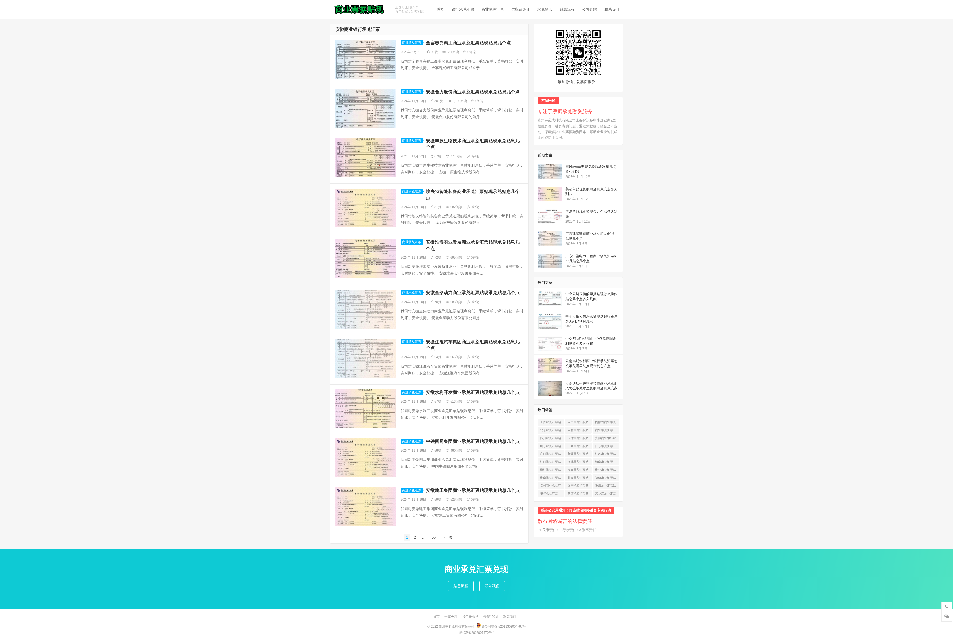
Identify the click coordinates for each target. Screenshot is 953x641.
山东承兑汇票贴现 (550, 446)
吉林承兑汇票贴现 (578, 431)
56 (434, 537)
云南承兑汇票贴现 (578, 423)
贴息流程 (567, 9)
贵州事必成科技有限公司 (456, 626)
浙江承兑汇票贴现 (550, 470)
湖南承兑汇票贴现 (550, 478)
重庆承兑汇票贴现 (605, 486)
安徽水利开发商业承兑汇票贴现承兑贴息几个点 (473, 392)
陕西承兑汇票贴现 (578, 494)
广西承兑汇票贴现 (550, 454)
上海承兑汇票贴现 (550, 423)
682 (455, 207)
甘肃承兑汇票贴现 (578, 478)
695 (455, 257)
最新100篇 (490, 617)
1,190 (459, 101)
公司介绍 (589, 9)
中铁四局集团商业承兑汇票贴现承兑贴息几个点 (473, 441)
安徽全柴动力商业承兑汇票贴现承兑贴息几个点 (473, 292)
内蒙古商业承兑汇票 (605, 423)
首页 (440, 9)
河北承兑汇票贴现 (578, 462)
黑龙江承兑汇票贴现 (605, 494)
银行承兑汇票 (463, 9)
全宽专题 (450, 617)
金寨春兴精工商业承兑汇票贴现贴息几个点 (468, 42)
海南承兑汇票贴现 (578, 470)
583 (455, 302)
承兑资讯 (544, 9)
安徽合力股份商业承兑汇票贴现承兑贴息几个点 (473, 91)
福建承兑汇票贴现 (605, 478)
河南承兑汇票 (604, 462)
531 (452, 52)
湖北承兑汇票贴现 (605, 470)
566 (455, 357)
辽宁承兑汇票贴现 (578, 486)
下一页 (447, 537)
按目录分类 (470, 617)
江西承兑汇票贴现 (550, 462)
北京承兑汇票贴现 (550, 431)
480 (455, 450)
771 (455, 156)
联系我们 (611, 9)
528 (455, 499)
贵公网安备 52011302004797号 (503, 626)
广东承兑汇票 (604, 446)
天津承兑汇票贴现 (578, 439)
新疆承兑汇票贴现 (578, 454)
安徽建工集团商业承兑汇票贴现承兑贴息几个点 (473, 490)
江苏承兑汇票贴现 (605, 454)
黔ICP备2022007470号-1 (477, 633)
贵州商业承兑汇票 (550, 486)
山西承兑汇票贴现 (578, 446)
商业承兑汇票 (492, 9)
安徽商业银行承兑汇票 (605, 439)
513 (455, 401)
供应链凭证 (520, 9)
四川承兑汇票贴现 (550, 439)
